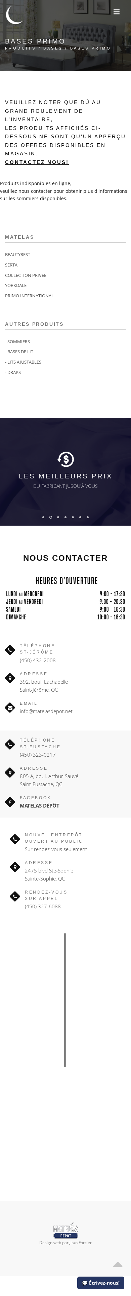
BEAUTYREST (17, 254)
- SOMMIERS (17, 341)
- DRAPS (13, 372)
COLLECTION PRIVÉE (25, 275)
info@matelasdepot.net (46, 711)
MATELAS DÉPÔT (39, 805)
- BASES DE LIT (19, 352)
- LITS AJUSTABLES (23, 362)
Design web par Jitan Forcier (65, 1242)
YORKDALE (16, 285)
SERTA (11, 265)
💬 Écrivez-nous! (101, 1283)
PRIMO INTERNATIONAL (29, 296)
